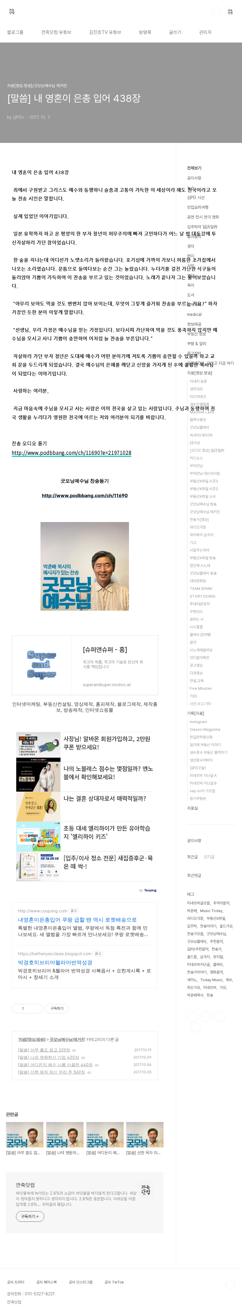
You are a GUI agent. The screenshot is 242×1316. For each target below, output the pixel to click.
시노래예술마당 (201, 650)
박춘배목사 (195, 995)
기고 (193, 542)
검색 (216, 11)
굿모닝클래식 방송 (203, 573)
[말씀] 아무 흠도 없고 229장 (44, 1049)
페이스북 (192, 1016)
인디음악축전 (199, 657)
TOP (230, 1284)
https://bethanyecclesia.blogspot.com (54, 953)
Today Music (211, 980)
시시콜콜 (196, 627)
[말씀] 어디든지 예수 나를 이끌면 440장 (55, 1064)
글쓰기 (175, 32)
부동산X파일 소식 (203, 496)
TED (193, 696)
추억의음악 (221, 903)
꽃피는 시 (197, 619)
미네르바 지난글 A (203, 775)
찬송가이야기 (197, 972)
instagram (198, 722)
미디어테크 (198, 396)
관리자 (205, 32)
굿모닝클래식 (199, 427)
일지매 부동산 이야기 (205, 745)
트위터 (219, 1016)
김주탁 (192, 926)
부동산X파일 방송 (203, 558)
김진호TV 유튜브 (105, 32)
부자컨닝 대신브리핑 (205, 473)
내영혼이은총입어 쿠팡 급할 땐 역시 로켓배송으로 (77, 920)
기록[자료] (195, 713)
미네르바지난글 (198, 964)
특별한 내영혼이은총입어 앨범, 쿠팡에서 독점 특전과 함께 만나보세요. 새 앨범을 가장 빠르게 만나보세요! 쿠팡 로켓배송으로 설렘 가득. (83, 931)
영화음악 (216, 972)
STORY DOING (202, 596)
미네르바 (209, 987)
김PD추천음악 (197, 949)
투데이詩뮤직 (200, 604)
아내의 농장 (198, 381)
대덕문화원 (198, 581)
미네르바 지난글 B (203, 783)
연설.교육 (197, 681)
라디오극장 (198, 527)
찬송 (210, 995)
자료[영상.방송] (32, 1039)
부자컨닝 (196, 466)
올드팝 (192, 957)
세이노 (192, 980)
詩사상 (195, 443)
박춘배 (192, 911)
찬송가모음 (195, 934)
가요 (223, 987)
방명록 (145, 32)
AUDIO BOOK (201, 435)
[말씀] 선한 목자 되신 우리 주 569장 (51, 1071)
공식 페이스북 (46, 1282)
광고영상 (196, 665)
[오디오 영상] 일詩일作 (207, 450)
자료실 (192, 808)
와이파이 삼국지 (201, 535)
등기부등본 (198, 798)
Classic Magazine (205, 729)
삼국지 (205, 957)
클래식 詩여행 (200, 634)
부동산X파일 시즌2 (204, 489)
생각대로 (196, 389)
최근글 (192, 856)
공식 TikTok (114, 1282)
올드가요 (226, 926)
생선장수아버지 (201, 760)
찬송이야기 (208, 926)
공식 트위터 (15, 1282)
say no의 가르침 (202, 791)
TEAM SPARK (201, 588)
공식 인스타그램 (80, 1282)
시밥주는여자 (199, 550)
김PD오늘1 (198, 768)
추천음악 (216, 941)
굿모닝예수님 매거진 (67, 1039)
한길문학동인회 (201, 737)
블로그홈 (15, 32)
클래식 (218, 964)
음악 (193, 642)
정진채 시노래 (200, 565)
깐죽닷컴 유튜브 (56, 32)
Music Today (211, 911)
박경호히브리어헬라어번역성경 (55, 962)
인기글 (209, 856)
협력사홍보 (198, 420)
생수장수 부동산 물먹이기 (208, 752)
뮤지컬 (218, 957)
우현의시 (196, 611)
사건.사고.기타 (200, 704)
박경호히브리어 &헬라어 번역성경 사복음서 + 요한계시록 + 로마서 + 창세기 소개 (84, 974)
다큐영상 (196, 673)
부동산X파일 (216, 918)
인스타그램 (206, 1016)
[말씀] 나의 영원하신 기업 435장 (48, 1057)
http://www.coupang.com (42, 910)
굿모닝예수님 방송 (203, 504)
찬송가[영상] (199, 519)
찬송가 (216, 949)
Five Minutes (201, 688)
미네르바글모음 (198, 903)
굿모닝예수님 (216, 934)
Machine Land (202, 412)
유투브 (195, 1027)
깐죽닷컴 (25, 1185)
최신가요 (193, 987)
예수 (229, 980)
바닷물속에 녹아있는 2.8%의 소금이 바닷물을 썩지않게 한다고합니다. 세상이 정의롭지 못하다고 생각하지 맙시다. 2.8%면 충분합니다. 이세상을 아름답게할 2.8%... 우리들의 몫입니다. (76, 1199)
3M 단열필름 (199, 404)
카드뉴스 (196, 458)
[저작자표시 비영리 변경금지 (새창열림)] (77, 1008)
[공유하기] (29, 1008)
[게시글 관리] (36, 1008)
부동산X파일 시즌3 (204, 481)
